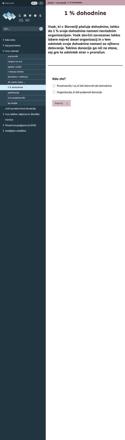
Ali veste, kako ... (16, 82)
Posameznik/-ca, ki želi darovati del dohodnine (84, 85)
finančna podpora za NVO (20, 125)
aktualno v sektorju (18, 76)
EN (41, 3)
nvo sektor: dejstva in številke (22, 114)
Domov (51, 2)
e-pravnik (13, 56)
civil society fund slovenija (20, 108)
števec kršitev (17, 71)
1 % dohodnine (15, 87)
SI (33, 3)
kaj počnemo (12, 45)
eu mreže (12, 103)
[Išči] (41, 29)
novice (9, 119)
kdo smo (10, 39)
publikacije (13, 92)
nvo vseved (11, 50)
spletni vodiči (14, 66)
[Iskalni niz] (22, 29)
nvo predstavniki (16, 97)
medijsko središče (15, 130)
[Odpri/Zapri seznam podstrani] (3, 40)
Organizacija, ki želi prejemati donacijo (79, 92)
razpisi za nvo (15, 61)
